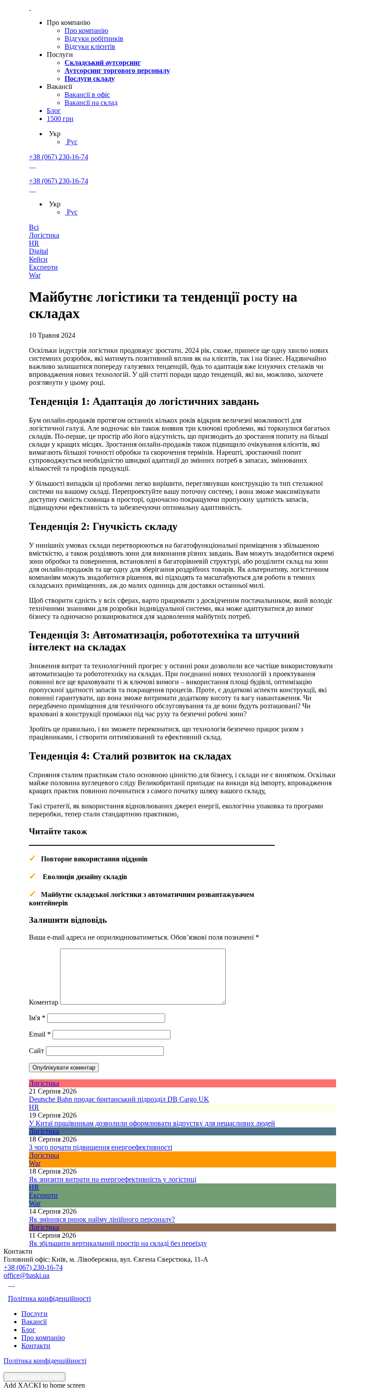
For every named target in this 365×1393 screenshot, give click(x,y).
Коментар (43, 1002)
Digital (38, 251)
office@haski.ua (26, 1275)
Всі (34, 227)
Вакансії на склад (91, 102)
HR (34, 243)
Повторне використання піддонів (94, 859)
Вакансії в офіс (87, 94)
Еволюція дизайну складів (85, 876)
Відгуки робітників (94, 38)
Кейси (38, 259)
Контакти (35, 1345)
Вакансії (34, 1321)
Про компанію (86, 30)
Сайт (36, 1050)
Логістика (44, 235)
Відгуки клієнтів (90, 46)
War (35, 275)
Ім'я (37, 1018)
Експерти (43, 267)
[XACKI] (30, 7)
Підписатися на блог (34, 1376)
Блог (54, 110)
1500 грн (60, 118)
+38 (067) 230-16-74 (58, 157)
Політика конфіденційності (49, 1298)
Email (40, 1034)
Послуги (34, 1313)
